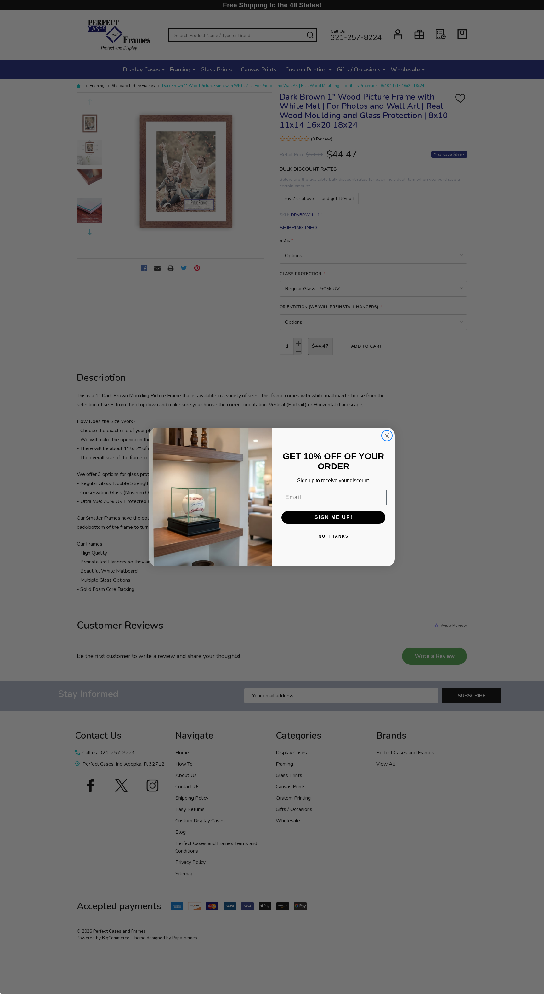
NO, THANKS (333, 536)
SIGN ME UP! (333, 517)
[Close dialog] (387, 435)
